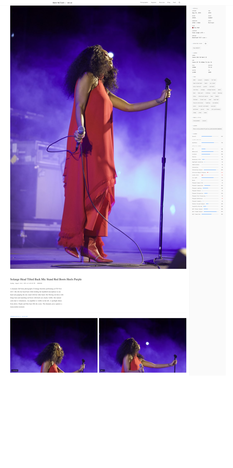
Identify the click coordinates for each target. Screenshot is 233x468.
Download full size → (199, 37)
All (193, 148)
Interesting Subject (197, 169)
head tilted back (197, 83)
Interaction (195, 167)
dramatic (207, 79)
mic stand (212, 83)
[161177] (69, 19)
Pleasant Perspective (197, 193)
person (202, 109)
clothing (208, 93)
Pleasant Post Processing (198, 195)
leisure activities (198, 102)
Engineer (153, 2)
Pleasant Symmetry (197, 201)
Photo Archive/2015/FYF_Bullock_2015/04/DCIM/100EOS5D (207, 128)
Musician (162, 2)
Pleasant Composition (197, 185)
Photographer (144, 2)
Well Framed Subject (197, 211)
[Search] (179, 3)
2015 (209, 12)
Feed (174, 2)
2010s (194, 17)
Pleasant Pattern (196, 190)
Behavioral (195, 151)
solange (203, 89)
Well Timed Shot (196, 214)
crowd (214, 93)
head (210, 99)
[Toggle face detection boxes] (206, 44)
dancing (220, 93)
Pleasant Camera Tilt (197, 182)
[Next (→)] (168, 140)
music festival (197, 86)
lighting (208, 102)
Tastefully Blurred (197, 206)
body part (200, 93)
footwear (195, 99)
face (212, 96)
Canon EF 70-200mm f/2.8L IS (202, 62)
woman (205, 112)
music (194, 106)
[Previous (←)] (27, 140)
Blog (168, 2)
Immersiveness (195, 164)
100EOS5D (39, 283)
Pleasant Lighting (197, 188)
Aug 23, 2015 (196, 12)
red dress (195, 89)
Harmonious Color (196, 159)
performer (195, 109)
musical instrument (203, 106)
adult (219, 89)
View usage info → (198, 32)
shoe (208, 109)
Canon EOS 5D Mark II (199, 57)
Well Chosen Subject (197, 209)
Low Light (194, 177)
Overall (194, 136)
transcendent (196, 120)
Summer (210, 17)
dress (194, 96)
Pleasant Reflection (197, 198)
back (194, 93)
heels (206, 83)
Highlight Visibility (197, 162)
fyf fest (214, 79)
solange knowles (211, 89)
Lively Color (195, 175)
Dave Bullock (62, 3)
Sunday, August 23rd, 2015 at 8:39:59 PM (22, 283)
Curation (194, 154)
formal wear (203, 99)
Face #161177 (196, 47)
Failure (194, 156)
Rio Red (196, 27)
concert (200, 79)
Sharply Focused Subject (198, 203)
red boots (211, 86)
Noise (193, 180)
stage (194, 112)
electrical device (203, 96)
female (217, 96)
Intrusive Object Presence (199, 172)
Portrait (211, 22)
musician (213, 106)
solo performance (216, 109)
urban (200, 112)
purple (205, 86)
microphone (215, 102)
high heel (216, 99)
